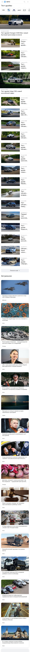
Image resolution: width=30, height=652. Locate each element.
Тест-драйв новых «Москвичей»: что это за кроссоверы (24, 170)
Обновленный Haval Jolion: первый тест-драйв (24, 250)
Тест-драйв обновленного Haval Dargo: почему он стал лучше (24, 101)
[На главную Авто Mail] (8, 2)
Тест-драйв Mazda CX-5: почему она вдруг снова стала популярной (24, 182)
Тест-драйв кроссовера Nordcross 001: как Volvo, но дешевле (24, 159)
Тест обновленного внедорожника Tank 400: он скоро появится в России (24, 193)
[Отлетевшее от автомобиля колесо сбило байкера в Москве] (15, 613)
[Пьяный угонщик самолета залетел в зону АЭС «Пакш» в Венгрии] (15, 291)
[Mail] (5, 2)
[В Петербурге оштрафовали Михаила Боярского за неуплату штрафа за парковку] (15, 383)
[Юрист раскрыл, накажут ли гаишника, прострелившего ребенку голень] (15, 498)
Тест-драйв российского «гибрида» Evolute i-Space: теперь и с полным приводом (24, 239)
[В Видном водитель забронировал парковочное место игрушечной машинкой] (15, 590)
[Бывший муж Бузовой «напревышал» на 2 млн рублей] (15, 429)
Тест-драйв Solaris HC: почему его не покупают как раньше (24, 227)
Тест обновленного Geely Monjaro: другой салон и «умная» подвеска (24, 204)
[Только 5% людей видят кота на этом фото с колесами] (15, 314)
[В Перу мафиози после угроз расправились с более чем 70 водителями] (15, 521)
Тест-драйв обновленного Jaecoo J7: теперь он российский (24, 124)
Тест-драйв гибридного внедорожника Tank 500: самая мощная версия (24, 262)
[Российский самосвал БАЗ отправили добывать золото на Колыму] (15, 567)
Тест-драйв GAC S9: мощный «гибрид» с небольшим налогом (24, 113)
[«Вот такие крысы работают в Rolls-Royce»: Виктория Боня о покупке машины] (15, 360)
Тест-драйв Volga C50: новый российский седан (11, 92)
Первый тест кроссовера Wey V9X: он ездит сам (24, 216)
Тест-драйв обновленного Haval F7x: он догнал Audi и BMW (24, 136)
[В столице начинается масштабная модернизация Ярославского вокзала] (15, 636)
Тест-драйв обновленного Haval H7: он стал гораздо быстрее (24, 147)
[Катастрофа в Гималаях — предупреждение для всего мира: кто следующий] (15, 337)
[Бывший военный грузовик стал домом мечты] (15, 544)
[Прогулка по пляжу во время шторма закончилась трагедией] (15, 406)
